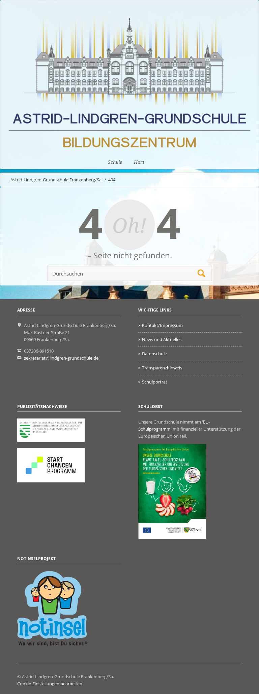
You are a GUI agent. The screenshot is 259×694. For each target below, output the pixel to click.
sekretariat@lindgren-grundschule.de (61, 358)
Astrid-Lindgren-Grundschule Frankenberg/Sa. (56, 180)
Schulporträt (154, 382)
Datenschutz (154, 354)
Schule (115, 162)
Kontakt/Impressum (162, 325)
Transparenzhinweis (162, 368)
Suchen (201, 274)
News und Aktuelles (161, 339)
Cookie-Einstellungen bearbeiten (49, 684)
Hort (139, 162)
